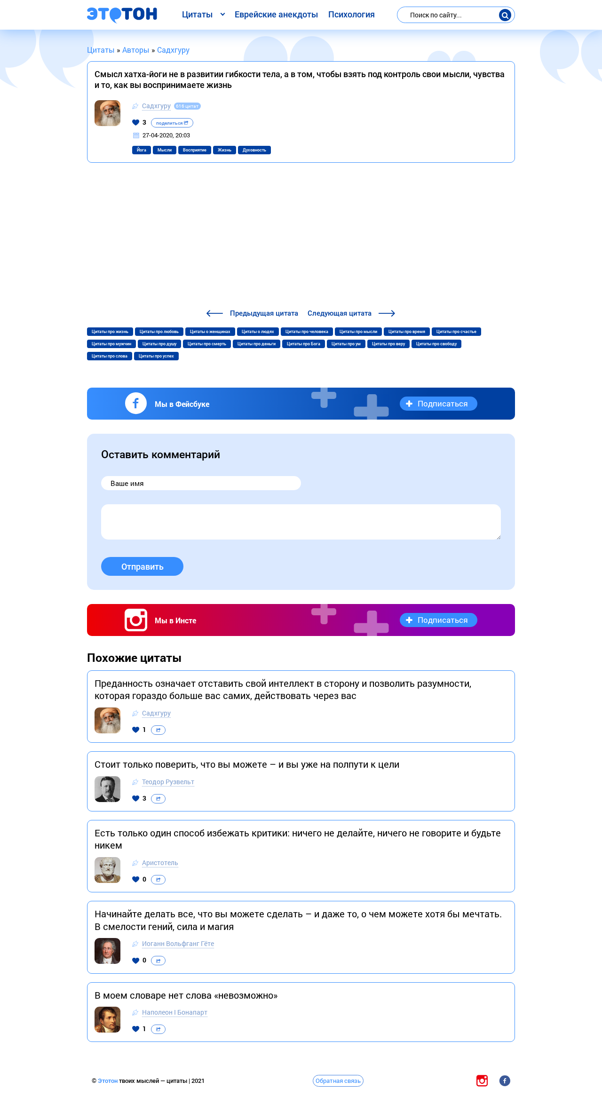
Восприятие (194, 150)
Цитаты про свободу (436, 344)
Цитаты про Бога (303, 344)
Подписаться (443, 403)
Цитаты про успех (156, 356)
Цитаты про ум (346, 344)
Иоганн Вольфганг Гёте (178, 943)
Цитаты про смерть (207, 344)
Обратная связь (338, 1080)
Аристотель (160, 862)
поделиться (170, 123)
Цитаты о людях (258, 331)
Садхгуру (156, 105)
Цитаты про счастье (456, 331)
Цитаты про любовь (159, 331)
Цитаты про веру (388, 344)
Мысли (165, 150)
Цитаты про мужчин (111, 344)
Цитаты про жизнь (110, 331)
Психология (351, 14)
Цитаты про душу (159, 344)
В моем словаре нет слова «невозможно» (186, 995)
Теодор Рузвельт (168, 781)
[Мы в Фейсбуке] (504, 1080)
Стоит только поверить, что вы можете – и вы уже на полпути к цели (247, 764)
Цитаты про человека (306, 331)
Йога (141, 150)
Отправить (142, 567)
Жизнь (224, 150)
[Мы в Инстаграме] (482, 1080)
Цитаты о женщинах (210, 331)
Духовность (254, 150)
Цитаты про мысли (358, 331)
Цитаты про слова (109, 356)
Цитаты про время (406, 331)
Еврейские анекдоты (276, 14)
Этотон (108, 1080)
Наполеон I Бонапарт (174, 1012)
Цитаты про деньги (257, 344)
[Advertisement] (301, 237)
